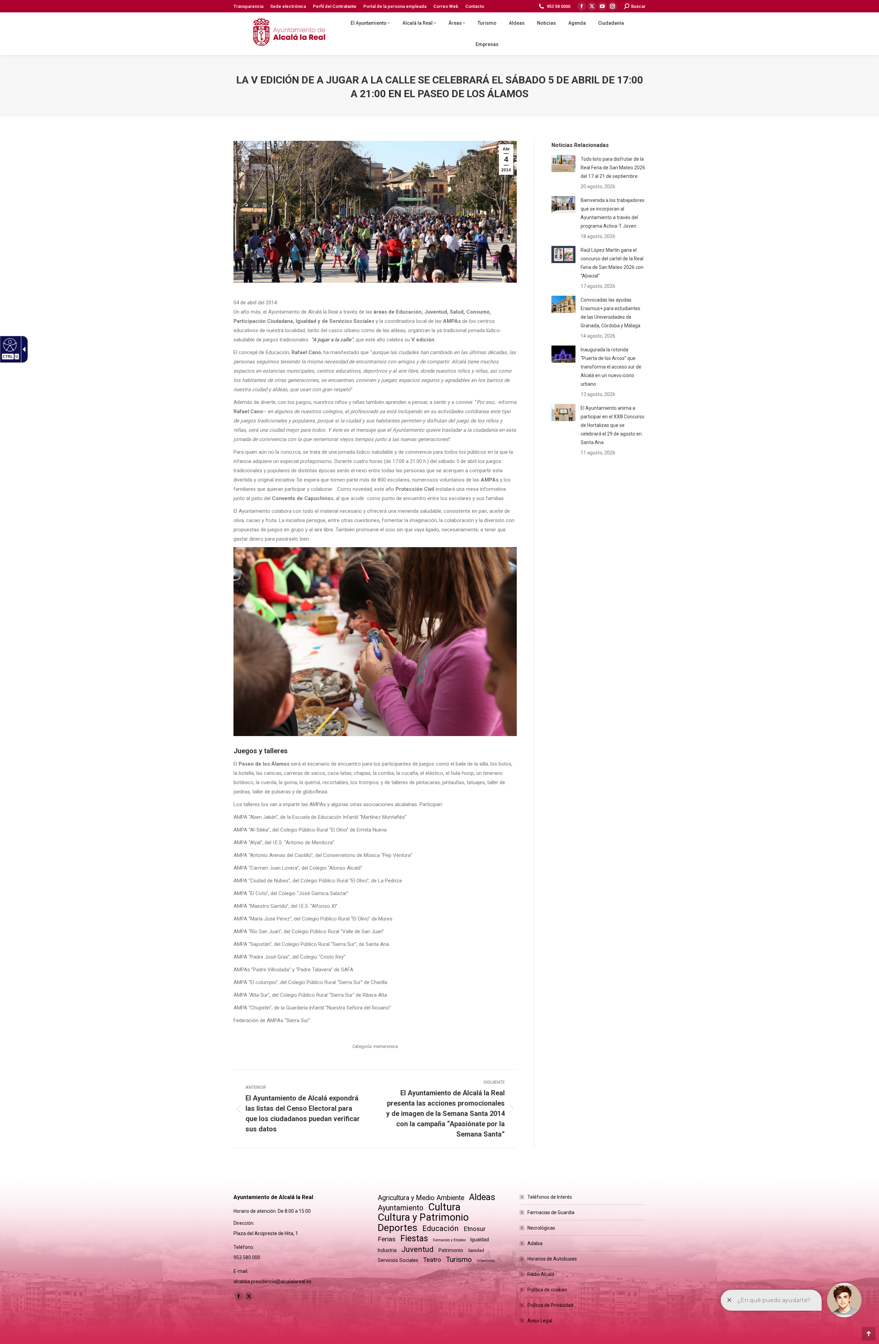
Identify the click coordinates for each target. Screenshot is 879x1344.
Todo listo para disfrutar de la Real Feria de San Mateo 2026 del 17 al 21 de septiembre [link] (613, 167)
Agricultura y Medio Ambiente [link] (421, 1198)
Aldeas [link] (482, 1197)
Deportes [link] (398, 1227)
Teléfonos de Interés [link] (549, 1197)
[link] (248, 6)
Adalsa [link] (535, 1243)
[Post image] (563, 163)
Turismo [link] (459, 1259)
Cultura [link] (444, 1207)
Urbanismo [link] (486, 1260)
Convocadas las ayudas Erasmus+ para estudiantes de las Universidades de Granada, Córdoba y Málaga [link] (610, 312)
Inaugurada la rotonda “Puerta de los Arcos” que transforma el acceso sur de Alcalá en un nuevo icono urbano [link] (611, 367)
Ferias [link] (387, 1239)
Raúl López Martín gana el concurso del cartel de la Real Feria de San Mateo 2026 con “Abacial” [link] (612, 263)
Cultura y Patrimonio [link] (423, 1217)
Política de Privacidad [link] (550, 1305)
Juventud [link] (417, 1249)
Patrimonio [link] (450, 1250)
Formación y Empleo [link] (449, 1240)
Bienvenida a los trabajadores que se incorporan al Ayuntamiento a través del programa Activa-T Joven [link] (612, 213)
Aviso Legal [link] (539, 1320)
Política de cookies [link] (547, 1289)
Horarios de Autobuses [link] (552, 1259)
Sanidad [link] (476, 1250)
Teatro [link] (432, 1259)
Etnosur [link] (475, 1229)
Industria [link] (387, 1250)
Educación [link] (440, 1228)
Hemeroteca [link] (386, 1046)
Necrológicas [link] (541, 1228)
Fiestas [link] (414, 1238)
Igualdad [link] (479, 1239)
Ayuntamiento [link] (400, 1208)
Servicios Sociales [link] (398, 1260)
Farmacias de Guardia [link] (550, 1212)
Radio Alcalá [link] (540, 1274)
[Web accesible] (9, 344)
